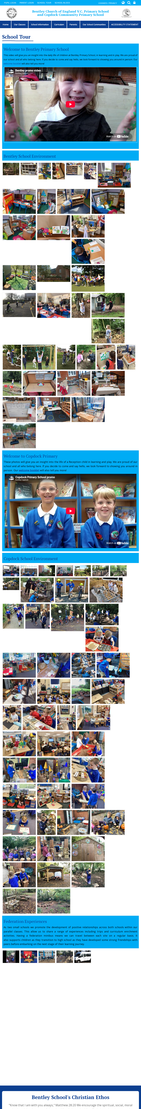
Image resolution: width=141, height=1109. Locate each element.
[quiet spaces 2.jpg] (86, 357)
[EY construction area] (74, 168)
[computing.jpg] (19, 201)
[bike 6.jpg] (19, 304)
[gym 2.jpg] (12, 357)
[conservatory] (47, 570)
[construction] (19, 874)
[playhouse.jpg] (108, 305)
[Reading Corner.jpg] (19, 227)
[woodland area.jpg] (108, 330)
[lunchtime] (88, 226)
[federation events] (11, 956)
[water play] (19, 435)
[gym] (100, 570)
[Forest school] (46, 822)
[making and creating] (108, 383)
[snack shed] (88, 848)
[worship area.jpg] (19, 277)
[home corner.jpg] (114, 175)
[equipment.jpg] (66, 357)
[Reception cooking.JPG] (102, 638)
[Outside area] (73, 822)
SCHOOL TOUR (44, 3)
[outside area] (88, 743)
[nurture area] (11, 583)
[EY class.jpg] (19, 665)
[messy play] (108, 822)
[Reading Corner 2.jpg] (108, 201)
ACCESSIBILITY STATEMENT (124, 24)
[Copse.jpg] (37, 589)
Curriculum (59, 24)
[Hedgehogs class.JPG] (53, 305)
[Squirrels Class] (11, 570)
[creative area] (53, 796)
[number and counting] (73, 201)
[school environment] (11, 168)
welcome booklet (12, 63)
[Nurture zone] (53, 874)
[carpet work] (19, 822)
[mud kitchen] (19, 900)
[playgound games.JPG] (88, 278)
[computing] (19, 796)
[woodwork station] (29, 168)
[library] (29, 570)
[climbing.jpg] (38, 357)
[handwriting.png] (83, 665)
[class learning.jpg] (88, 251)
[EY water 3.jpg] (113, 665)
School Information (40, 24)
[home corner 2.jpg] (46, 201)
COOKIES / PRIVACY (107, 3)
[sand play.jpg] (126, 357)
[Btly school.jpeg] (53, 273)
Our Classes (19, 24)
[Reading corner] (66, 717)
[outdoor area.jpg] (19, 691)
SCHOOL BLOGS (62, 3)
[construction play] (108, 691)
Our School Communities (94, 24)
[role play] (53, 769)
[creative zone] (90, 170)
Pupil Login (10, 3)
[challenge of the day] (19, 409)
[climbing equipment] (82, 570)
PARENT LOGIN (27, 3)
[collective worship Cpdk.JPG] (53, 691)
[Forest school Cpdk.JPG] (102, 614)
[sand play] (88, 409)
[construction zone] (53, 409)
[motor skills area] (39, 383)
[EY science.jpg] (53, 665)
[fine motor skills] (58, 170)
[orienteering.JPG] (13, 616)
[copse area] (118, 570)
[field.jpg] (81, 691)
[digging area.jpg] (12, 383)
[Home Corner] (45, 170)
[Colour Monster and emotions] (19, 743)
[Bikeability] (67, 617)
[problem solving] (88, 796)
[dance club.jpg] (37, 616)
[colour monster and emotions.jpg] (53, 227)
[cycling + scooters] (71, 589)
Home (6, 24)
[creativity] (39, 717)
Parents (73, 24)
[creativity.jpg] (106, 357)
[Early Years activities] (12, 717)
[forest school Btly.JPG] (81, 305)
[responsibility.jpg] (106, 589)
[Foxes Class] (64, 570)
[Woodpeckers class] (53, 743)
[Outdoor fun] (53, 848)
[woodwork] (19, 769)
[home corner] (93, 717)
